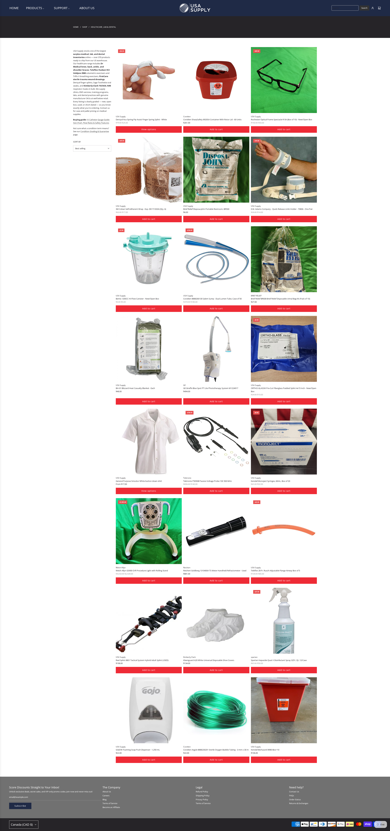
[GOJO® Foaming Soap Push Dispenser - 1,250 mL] (149, 710)
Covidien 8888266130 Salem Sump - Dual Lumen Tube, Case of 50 (212, 298)
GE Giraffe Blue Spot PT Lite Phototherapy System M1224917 (210, 388)
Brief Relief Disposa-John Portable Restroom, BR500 (206, 209)
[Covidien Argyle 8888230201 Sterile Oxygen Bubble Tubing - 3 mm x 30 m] (216, 710)
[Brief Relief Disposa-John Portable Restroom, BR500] (216, 170)
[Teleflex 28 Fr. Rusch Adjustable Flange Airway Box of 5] (284, 531)
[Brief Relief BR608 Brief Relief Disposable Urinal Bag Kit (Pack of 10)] (284, 259)
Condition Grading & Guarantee (94, 131)
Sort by (77, 142)
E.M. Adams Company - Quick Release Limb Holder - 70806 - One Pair (282, 209)
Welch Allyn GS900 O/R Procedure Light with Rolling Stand (142, 570)
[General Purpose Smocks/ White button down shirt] (149, 441)
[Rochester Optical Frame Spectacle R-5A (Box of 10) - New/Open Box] (284, 80)
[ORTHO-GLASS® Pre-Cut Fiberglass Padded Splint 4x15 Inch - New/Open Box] (284, 349)
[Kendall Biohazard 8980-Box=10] (284, 710)
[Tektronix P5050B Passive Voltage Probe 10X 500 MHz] (216, 441)
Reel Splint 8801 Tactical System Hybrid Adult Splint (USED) (142, 660)
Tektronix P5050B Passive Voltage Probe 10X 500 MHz (207, 481)
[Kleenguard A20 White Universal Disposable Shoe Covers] (216, 621)
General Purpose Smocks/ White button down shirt (139, 481)
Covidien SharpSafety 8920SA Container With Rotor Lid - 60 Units (212, 119)
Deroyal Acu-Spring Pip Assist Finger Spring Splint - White (141, 119)
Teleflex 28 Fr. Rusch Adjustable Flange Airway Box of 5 (275, 570)
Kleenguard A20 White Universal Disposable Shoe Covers (208, 660)
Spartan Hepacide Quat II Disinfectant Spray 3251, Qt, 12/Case (279, 660)
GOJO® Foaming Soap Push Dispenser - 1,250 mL (138, 749)
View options (148, 129)
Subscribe (20, 805)
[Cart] (379, 8)
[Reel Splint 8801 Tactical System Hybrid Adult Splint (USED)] (149, 621)
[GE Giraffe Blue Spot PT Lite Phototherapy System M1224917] (216, 349)
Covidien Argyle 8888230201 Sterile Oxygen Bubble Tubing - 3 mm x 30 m (216, 749)
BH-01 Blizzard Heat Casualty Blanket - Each (135, 388)
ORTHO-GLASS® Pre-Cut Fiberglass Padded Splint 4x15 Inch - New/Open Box (283, 390)
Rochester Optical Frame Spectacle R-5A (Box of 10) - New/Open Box (281, 119)
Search (364, 8)
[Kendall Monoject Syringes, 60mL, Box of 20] (284, 441)
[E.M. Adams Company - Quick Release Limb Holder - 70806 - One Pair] (284, 170)
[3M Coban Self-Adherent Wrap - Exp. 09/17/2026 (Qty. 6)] (149, 170)
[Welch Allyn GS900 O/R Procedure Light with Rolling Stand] (149, 531)
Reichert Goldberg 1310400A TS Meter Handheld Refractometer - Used (214, 570)
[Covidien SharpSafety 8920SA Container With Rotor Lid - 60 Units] (216, 80)
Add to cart (216, 129)
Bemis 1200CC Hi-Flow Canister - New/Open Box (137, 298)
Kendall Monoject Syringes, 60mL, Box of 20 (270, 481)
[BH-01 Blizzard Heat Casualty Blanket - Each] (149, 349)
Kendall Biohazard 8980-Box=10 (265, 749)
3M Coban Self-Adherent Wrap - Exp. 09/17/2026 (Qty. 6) (141, 209)
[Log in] (372, 8)
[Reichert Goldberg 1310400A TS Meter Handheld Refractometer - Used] (216, 531)
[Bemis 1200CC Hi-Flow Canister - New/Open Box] (149, 259)
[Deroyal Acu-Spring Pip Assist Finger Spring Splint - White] (149, 80)
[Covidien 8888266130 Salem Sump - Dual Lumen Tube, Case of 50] (216, 259)
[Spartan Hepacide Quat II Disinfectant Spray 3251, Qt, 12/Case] (284, 621)
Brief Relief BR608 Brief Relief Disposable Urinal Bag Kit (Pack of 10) (280, 298)
